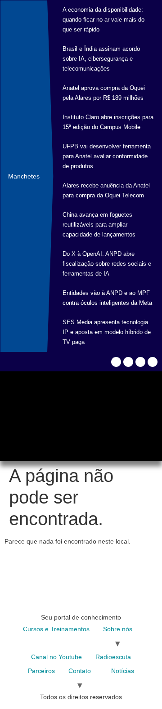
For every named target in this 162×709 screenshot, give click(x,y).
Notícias (122, 670)
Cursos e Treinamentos (56, 629)
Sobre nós (117, 629)
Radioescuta (113, 656)
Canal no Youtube (56, 656)
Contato (79, 670)
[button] (16, 407)
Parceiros (41, 670)
